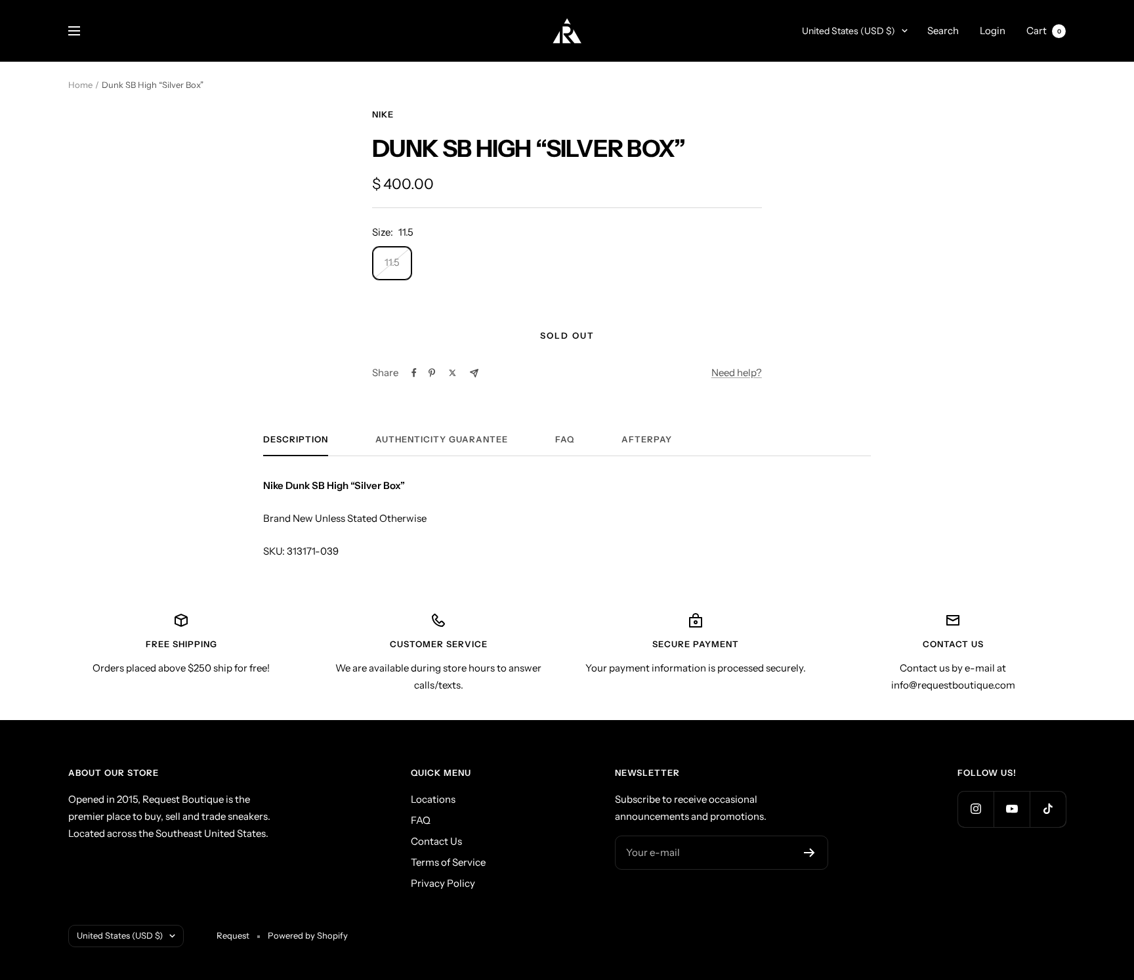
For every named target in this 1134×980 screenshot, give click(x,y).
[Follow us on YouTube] (1012, 809)
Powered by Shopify (308, 935)
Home (80, 84)
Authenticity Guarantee (441, 439)
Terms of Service (448, 862)
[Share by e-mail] (474, 373)
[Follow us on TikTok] (1048, 809)
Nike (383, 114)
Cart (1043, 30)
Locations (433, 799)
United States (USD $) (848, 31)
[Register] (809, 852)
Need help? (736, 372)
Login (992, 30)
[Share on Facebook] (414, 372)
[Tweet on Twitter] (452, 372)
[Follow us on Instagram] (975, 809)
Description (295, 439)
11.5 (392, 262)
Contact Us (436, 841)
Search (943, 30)
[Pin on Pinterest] (432, 372)
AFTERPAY (646, 439)
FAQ (564, 439)
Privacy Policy (443, 883)
